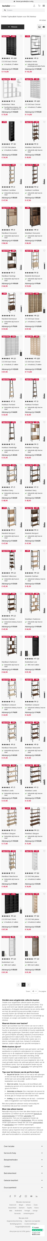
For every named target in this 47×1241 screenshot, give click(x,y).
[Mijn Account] (34, 6)
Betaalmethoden (11, 1160)
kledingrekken (26, 1120)
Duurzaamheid (10, 1187)
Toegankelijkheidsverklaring (24, 1227)
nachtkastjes (6, 1120)
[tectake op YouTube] (31, 1196)
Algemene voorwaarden (32, 1221)
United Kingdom (29, 1213)
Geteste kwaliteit (11, 1180)
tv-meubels (14, 1067)
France (36, 1208)
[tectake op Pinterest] (15, 1196)
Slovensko (17, 1213)
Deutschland (12, 1208)
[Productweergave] (39, 26)
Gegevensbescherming (14, 1221)
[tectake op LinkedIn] (36, 1196)
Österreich (12, 1205)
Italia (10, 1211)
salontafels (25, 1067)
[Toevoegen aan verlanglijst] (21, 36)
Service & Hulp (10, 1153)
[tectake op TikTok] (20, 1196)
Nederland (18, 1211)
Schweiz (28, 1205)
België (21, 1205)
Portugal (27, 1211)
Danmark (21, 1208)
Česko (36, 1205)
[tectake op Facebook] (10, 1196)
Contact (7, 1166)
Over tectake (9, 1146)
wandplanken (9, 1125)
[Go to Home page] (9, 6)
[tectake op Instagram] (26, 1196)
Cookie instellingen (30, 1224)
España (29, 1208)
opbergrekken (38, 1122)
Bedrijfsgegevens (16, 1224)
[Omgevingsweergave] (44, 26)
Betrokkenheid (10, 1173)
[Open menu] (44, 6)
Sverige (35, 1211)
